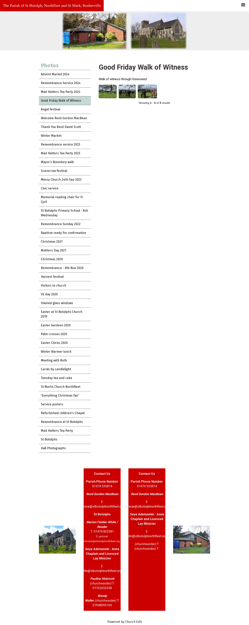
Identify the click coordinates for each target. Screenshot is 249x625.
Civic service (49, 188)
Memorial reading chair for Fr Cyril (62, 199)
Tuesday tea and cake (56, 378)
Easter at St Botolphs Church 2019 (61, 314)
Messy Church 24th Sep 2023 (61, 179)
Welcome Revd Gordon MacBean (64, 118)
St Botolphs (49, 439)
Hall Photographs (53, 448)
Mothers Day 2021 (53, 250)
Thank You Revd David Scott (61, 127)
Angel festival (50, 109)
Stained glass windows (57, 303)
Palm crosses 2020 (54, 334)
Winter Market (51, 136)
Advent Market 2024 (55, 74)
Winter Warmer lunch (56, 351)
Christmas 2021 (51, 241)
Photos (50, 65)
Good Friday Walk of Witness (61, 100)
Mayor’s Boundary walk (57, 162)
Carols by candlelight (56, 369)
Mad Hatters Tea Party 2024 (60, 92)
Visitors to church (53, 285)
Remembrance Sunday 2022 (61, 224)
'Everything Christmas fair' (60, 395)
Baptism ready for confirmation (63, 233)
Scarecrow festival (54, 171)
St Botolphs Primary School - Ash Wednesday (64, 213)
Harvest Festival (52, 277)
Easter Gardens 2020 (56, 325)
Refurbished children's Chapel (63, 413)
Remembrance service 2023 (60, 144)
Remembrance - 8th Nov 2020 (62, 268)
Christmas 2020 (52, 259)
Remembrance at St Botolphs (62, 422)
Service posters (52, 404)
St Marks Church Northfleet (60, 387)
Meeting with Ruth (54, 360)
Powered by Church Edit (124, 622)
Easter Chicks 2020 (54, 343)
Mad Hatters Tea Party (57, 430)
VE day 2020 (49, 294)
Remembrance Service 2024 (61, 83)
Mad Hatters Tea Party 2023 (60, 153)
